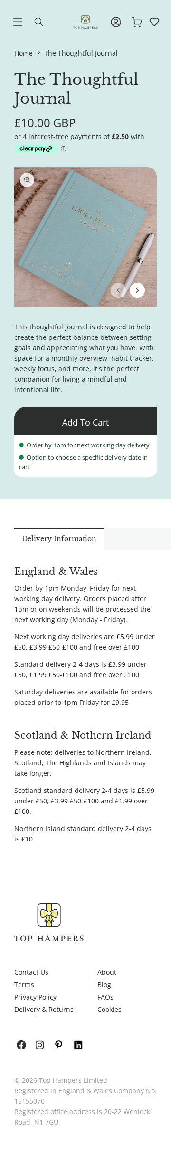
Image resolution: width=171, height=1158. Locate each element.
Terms (24, 984)
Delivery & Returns (44, 1009)
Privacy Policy (35, 996)
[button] (24, 21)
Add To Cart (85, 422)
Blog (104, 984)
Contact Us (31, 972)
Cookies (109, 1009)
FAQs (105, 996)
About (106, 972)
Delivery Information (59, 538)
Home (23, 53)
